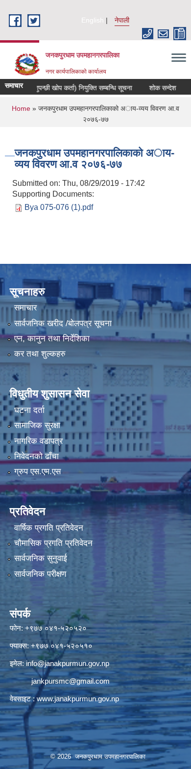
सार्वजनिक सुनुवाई (40, 558)
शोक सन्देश (154, 88)
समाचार (25, 307)
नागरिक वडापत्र (38, 441)
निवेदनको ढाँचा (36, 456)
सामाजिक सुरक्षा (37, 425)
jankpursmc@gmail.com (70, 681)
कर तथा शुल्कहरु (40, 354)
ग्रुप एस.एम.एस (37, 471)
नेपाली (122, 20)
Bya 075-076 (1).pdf (58, 207)
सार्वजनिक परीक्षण (40, 574)
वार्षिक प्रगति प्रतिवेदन (48, 528)
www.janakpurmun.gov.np (78, 698)
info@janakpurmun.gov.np (67, 663)
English (92, 20)
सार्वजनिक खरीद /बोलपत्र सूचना (63, 323)
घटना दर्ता (29, 410)
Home (21, 108)
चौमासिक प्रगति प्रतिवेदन (53, 543)
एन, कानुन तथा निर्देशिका (52, 338)
